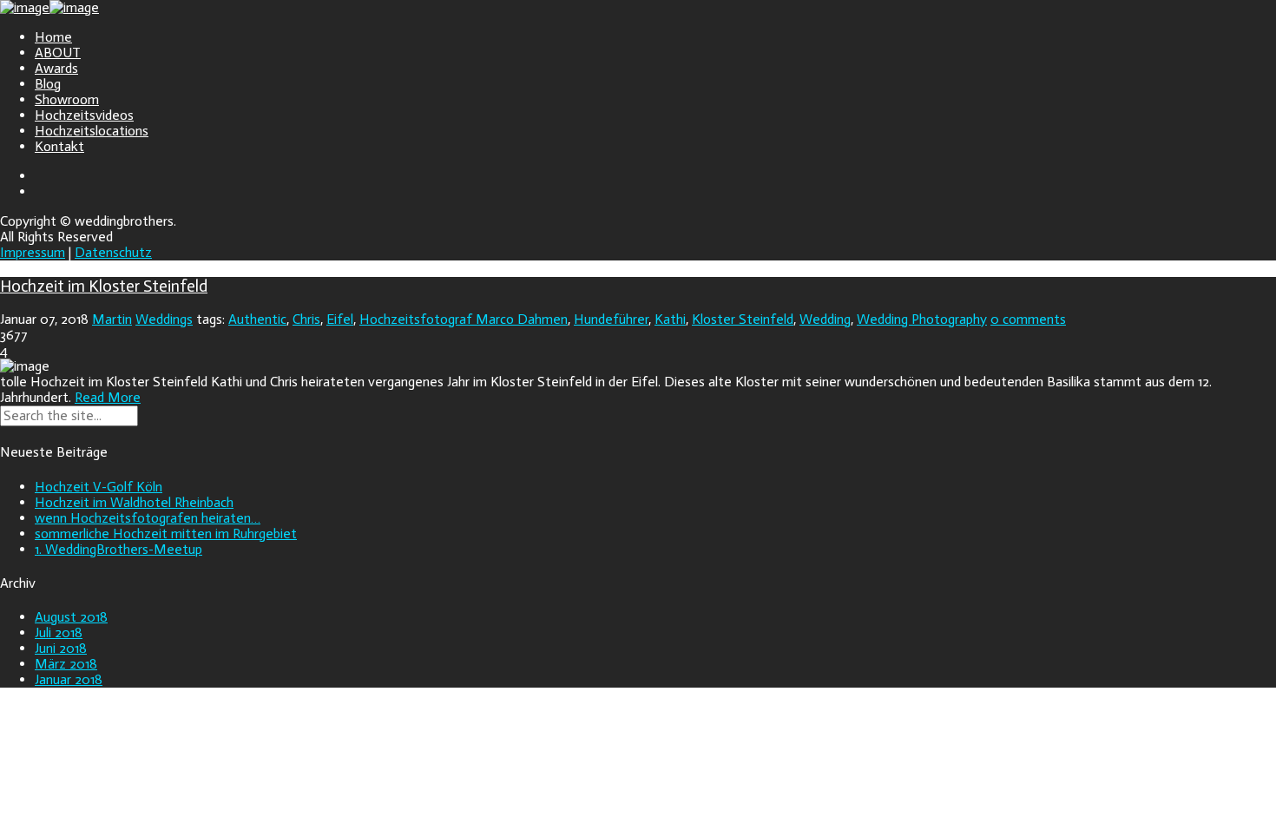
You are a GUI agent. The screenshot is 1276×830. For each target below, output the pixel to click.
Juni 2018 (61, 648)
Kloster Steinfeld (742, 319)
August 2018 (71, 617)
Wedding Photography (922, 319)
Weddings (164, 319)
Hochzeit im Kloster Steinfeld (103, 286)
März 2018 (66, 663)
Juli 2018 (58, 632)
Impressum (32, 252)
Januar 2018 (68, 679)
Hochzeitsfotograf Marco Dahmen (463, 319)
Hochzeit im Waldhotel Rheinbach (134, 502)
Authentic (257, 319)
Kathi (670, 319)
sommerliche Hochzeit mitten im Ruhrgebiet (166, 533)
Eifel (339, 319)
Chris (306, 319)
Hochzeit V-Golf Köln (98, 486)
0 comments (1028, 319)
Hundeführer (611, 319)
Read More (108, 397)
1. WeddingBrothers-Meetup (118, 549)
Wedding (825, 319)
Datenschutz (113, 252)
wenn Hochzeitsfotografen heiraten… (147, 518)
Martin (112, 319)
